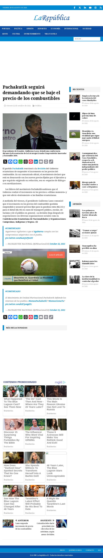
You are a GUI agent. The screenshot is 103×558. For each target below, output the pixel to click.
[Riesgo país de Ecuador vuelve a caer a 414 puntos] (74, 185)
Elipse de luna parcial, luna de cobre (89, 115)
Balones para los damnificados (89, 262)
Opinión (30, 29)
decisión (41, 169)
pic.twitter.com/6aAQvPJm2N (19, 238)
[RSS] (100, 7)
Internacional (71, 29)
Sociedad (87, 29)
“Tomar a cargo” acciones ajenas (90, 231)
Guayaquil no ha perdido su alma (89, 247)
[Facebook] (74, 7)
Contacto (90, 550)
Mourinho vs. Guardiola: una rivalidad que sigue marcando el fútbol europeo (90, 135)
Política (18, 29)
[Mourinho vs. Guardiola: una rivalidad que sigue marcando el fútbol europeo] (74, 134)
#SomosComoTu (56, 301)
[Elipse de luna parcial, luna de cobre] (74, 116)
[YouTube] (90, 7)
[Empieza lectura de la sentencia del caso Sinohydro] (74, 99)
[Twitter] (79, 7)
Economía (55, 29)
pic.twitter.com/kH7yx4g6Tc (18, 304)
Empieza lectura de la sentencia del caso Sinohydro (90, 98)
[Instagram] (95, 7)
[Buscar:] (86, 39)
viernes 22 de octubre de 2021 (18, 106)
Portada (6, 29)
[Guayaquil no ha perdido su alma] (74, 249)
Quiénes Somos (75, 550)
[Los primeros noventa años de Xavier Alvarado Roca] (74, 213)
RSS (99, 550)
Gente (5, 34)
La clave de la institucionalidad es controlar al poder (91, 278)
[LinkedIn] (85, 7)
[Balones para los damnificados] (74, 264)
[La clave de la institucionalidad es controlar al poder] (74, 280)
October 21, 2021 (57, 310)
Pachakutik (17, 169)
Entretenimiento (32, 34)
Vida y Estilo (51, 34)
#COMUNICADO (12, 228)
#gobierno (38, 231)
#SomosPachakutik (38, 301)
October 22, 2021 (57, 244)
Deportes (42, 29)
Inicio (62, 550)
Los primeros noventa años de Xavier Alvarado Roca (89, 213)
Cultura (16, 34)
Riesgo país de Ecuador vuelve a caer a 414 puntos (90, 184)
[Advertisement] (51, 61)
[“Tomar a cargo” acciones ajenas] (74, 233)
